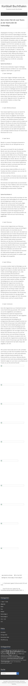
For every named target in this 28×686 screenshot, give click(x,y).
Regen (10, 655)
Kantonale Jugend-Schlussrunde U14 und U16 (14, 584)
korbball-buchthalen (8, 575)
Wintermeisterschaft (4, 663)
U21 (2, 621)
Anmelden (3, 632)
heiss (23, 650)
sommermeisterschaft (15, 658)
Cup (2, 609)
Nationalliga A (11, 577)
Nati (2, 653)
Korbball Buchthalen (14, 6)
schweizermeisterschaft (8, 657)
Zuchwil (10, 663)
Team (21, 660)
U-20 (14, 661)
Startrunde (18, 660)
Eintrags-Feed (4, 634)
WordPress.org (4, 639)
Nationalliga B (18, 577)
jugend (3, 652)
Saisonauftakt (15, 655)
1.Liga (2, 650)
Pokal (20, 653)
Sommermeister (4, 658)
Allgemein (5, 577)
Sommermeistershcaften (5, 660)
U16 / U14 (3, 619)
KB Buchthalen (13, 651)
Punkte (23, 653)
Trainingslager (5, 661)
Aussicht (9, 650)
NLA (9, 653)
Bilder (2, 606)
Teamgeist (24, 660)
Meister (23, 652)
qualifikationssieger (4, 655)
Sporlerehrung (13, 660)
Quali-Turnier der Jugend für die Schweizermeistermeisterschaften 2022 (12, 589)
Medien (2, 611)
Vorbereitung (18, 661)
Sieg (17, 657)
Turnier (11, 661)
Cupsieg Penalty (14, 650)
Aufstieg (5, 650)
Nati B (4, 653)
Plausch (16, 653)
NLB (13, 653)
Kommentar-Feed (5, 637)
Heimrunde (20, 650)
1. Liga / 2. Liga (4, 601)
